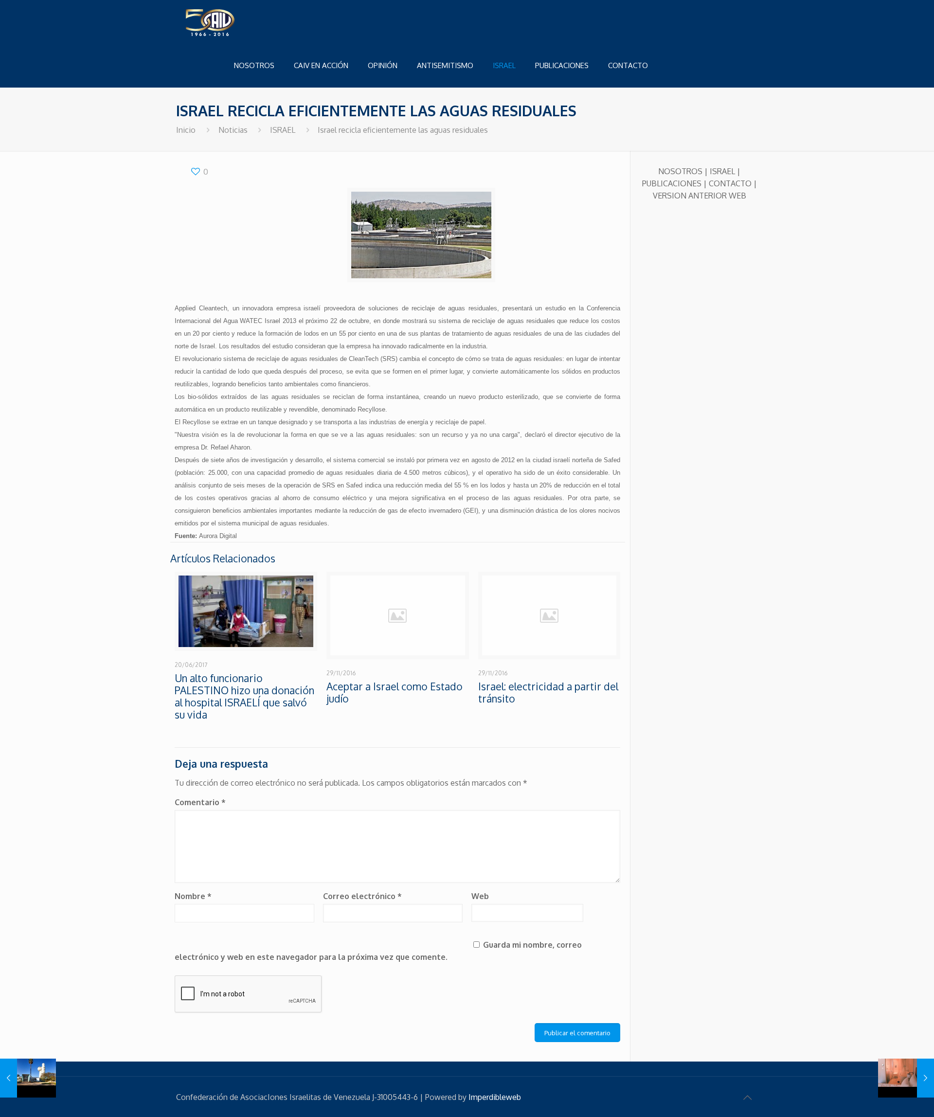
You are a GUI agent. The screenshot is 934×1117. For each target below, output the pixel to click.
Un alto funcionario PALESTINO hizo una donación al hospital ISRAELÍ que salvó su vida (244, 696)
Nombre (193, 896)
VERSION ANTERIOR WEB (699, 195)
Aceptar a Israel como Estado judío (394, 692)
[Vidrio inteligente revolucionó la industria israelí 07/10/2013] (906, 1078)
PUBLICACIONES (671, 183)
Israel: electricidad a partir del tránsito (548, 692)
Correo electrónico (362, 896)
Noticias (233, 130)
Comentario (200, 802)
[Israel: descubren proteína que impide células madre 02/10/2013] (28, 1078)
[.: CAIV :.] (234, 22)
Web (480, 896)
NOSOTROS (680, 171)
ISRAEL (282, 130)
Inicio (186, 130)
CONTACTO (730, 183)
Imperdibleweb (494, 1097)
